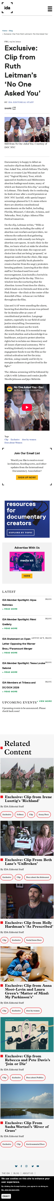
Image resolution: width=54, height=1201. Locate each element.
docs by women (29, 440)
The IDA (6, 1173)
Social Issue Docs (34, 940)
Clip (6, 440)
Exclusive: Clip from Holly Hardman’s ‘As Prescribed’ (29, 924)
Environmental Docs (35, 1144)
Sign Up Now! (27, 477)
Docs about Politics (34, 1077)
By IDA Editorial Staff (12, 806)
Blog (11, 30)
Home (4, 30)
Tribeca (20, 814)
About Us (28, 1173)
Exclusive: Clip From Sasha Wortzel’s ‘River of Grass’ (27, 1126)
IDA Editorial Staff (21, 102)
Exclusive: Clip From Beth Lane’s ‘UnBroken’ (28, 862)
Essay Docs (44, 814)
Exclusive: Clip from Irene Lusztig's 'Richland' (28, 799)
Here (27, 575)
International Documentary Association (7, 7)
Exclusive (15, 440)
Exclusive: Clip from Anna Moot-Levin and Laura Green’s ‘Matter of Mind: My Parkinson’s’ (28, 991)
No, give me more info (10, 1190)
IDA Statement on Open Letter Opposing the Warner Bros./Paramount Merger (18, 643)
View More (45, 701)
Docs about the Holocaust (37, 877)
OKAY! (6, 1196)
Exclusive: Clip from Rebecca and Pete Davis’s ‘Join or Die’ (27, 1060)
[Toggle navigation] (50, 7)
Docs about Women (13, 443)
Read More (10, 609)
